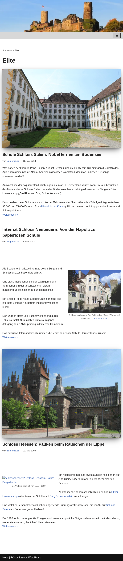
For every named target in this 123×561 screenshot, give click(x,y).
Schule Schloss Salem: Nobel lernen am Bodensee (51, 154)
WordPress (34, 557)
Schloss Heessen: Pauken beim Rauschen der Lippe (53, 444)
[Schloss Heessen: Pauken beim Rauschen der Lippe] (61, 393)
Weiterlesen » (10, 214)
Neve (5, 557)
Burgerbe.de (13, 161)
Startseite (7, 50)
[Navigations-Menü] (117, 35)
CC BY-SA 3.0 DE (99, 318)
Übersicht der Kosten (53, 206)
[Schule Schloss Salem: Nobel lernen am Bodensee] (61, 108)
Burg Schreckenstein (61, 496)
